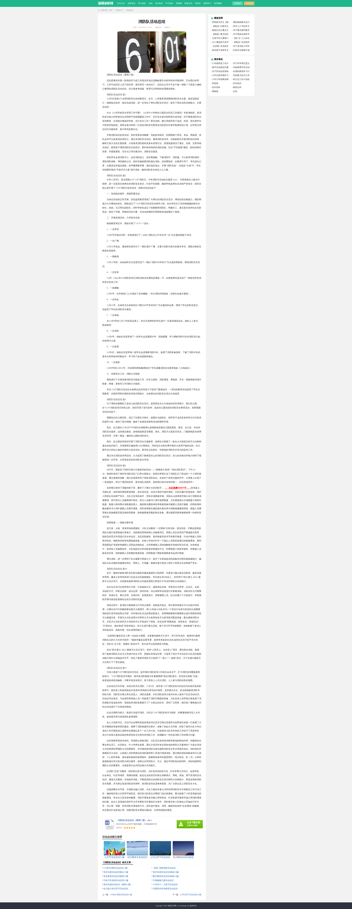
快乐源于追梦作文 (220, 50)
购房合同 (237, 87)
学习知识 (142, 3)
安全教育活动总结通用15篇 (115, 876)
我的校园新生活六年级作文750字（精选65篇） (241, 22)
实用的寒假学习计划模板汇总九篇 (241, 71)
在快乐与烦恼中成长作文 (241, 50)
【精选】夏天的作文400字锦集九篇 (220, 34)
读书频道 (218, 3)
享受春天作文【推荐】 (220, 22)
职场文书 (188, 3)
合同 (150, 3)
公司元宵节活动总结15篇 (190, 895)
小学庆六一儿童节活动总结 (165, 884)
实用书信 (131, 3)
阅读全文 (158, 27)
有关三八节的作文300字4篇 (241, 26)
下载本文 (167, 27)
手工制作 (169, 3)
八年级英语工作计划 (220, 63)
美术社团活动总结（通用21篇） (117, 884)
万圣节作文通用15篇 (220, 38)
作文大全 (121, 3)
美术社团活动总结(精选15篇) (166, 872)
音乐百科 (216, 87)
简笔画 (179, 3)
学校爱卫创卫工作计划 (241, 75)
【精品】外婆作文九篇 (220, 26)
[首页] (106, 2)
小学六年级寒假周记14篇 (220, 79)
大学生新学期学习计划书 (220, 75)
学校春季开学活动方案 (241, 67)
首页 (110, 10)
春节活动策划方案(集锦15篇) (220, 67)
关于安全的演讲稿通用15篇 (220, 71)
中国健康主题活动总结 (163, 880)
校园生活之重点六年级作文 (220, 30)
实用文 (198, 3)
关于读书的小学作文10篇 (241, 46)
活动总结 (129, 10)
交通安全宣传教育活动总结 (165, 889)
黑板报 (215, 91)
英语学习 (207, 3)
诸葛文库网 (172, 906)
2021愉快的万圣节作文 (220, 42)
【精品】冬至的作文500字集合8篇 (241, 42)
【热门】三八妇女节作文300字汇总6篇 (241, 38)
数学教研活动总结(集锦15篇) (166, 876)
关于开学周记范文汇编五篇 (241, 63)
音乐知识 (159, 3)
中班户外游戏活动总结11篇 (115, 880)
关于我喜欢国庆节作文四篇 (241, 34)
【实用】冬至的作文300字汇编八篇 (220, 46)
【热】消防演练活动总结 (164, 868)
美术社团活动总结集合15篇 (115, 872)
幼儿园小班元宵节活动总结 (115, 889)
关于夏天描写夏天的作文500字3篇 (241, 30)
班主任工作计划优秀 (241, 79)
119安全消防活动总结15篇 (115, 868)
